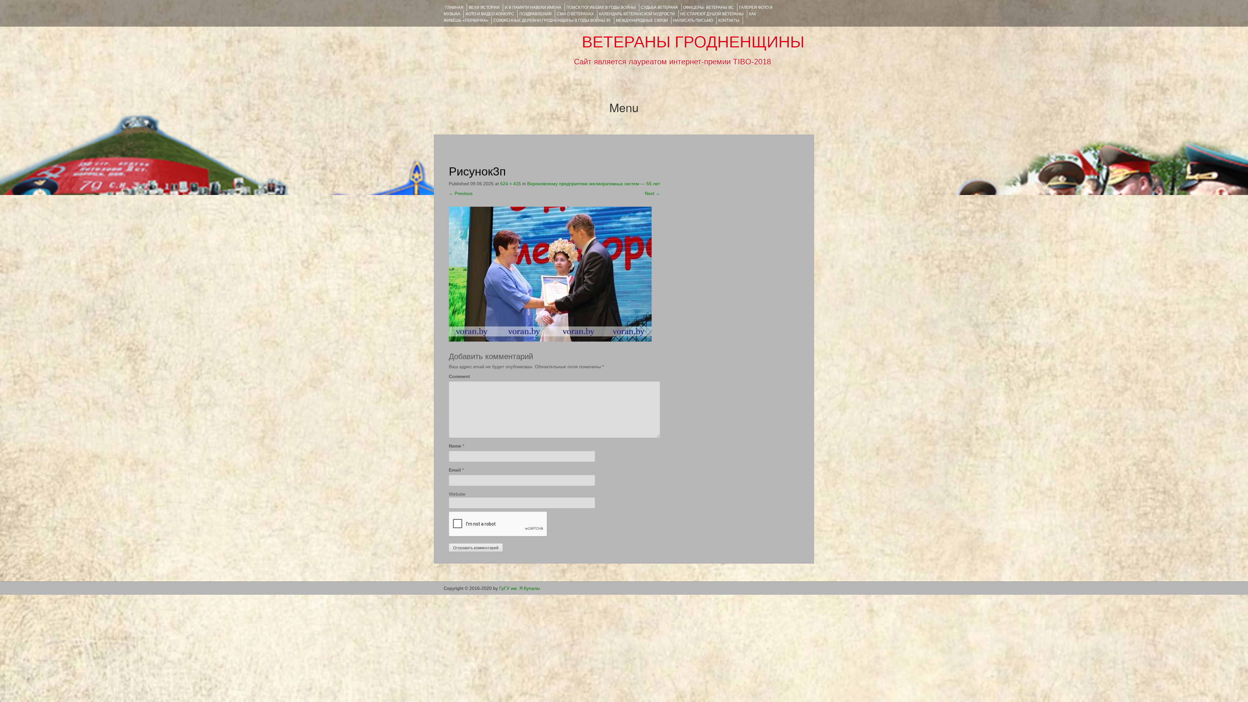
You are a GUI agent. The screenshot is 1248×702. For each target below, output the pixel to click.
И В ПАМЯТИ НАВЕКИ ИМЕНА (533, 7)
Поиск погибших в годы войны (601, 7)
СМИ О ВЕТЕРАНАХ (575, 14)
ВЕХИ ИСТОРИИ (484, 7)
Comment (459, 376)
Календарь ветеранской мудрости (637, 14)
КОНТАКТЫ (728, 20)
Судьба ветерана (659, 7)
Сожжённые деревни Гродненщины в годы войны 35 (552, 20)
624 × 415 (510, 183)
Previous (461, 193)
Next (652, 193)
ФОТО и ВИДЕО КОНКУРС (489, 14)
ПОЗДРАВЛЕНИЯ (535, 14)
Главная (454, 7)
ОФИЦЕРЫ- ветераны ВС (708, 7)
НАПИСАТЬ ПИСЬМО (693, 20)
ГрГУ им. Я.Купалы (519, 588)
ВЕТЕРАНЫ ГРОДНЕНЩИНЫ (693, 41)
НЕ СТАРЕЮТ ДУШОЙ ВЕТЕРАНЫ (712, 14)
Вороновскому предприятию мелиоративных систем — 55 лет (593, 183)
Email (455, 470)
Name (455, 445)
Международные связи (642, 20)
